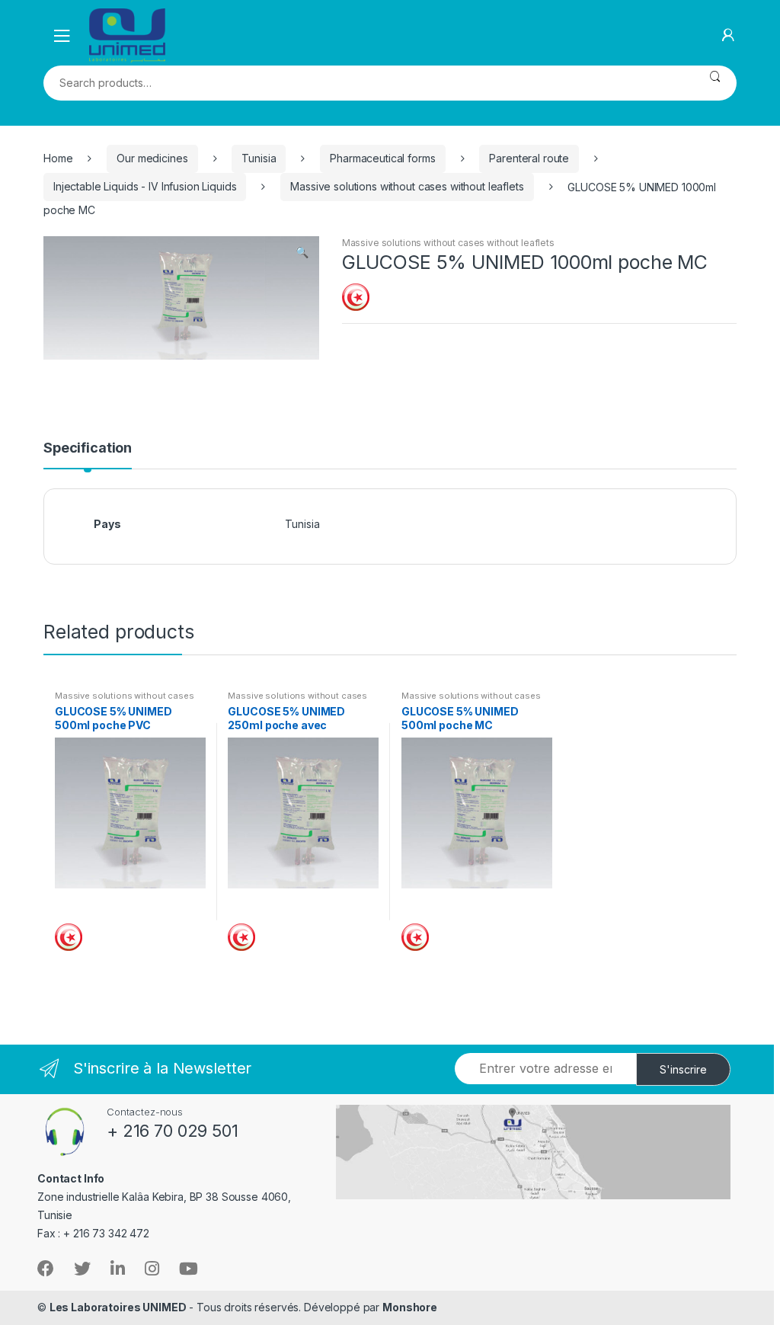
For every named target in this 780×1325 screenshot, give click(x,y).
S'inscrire (683, 1069)
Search (715, 83)
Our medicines (152, 158)
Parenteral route (529, 158)
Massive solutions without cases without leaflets (406, 186)
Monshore (409, 1307)
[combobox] (368, 83)
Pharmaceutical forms (382, 158)
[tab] (87, 455)
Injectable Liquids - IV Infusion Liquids (144, 186)
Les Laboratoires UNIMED (118, 1307)
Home (57, 158)
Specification (87, 448)
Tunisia (258, 158)
